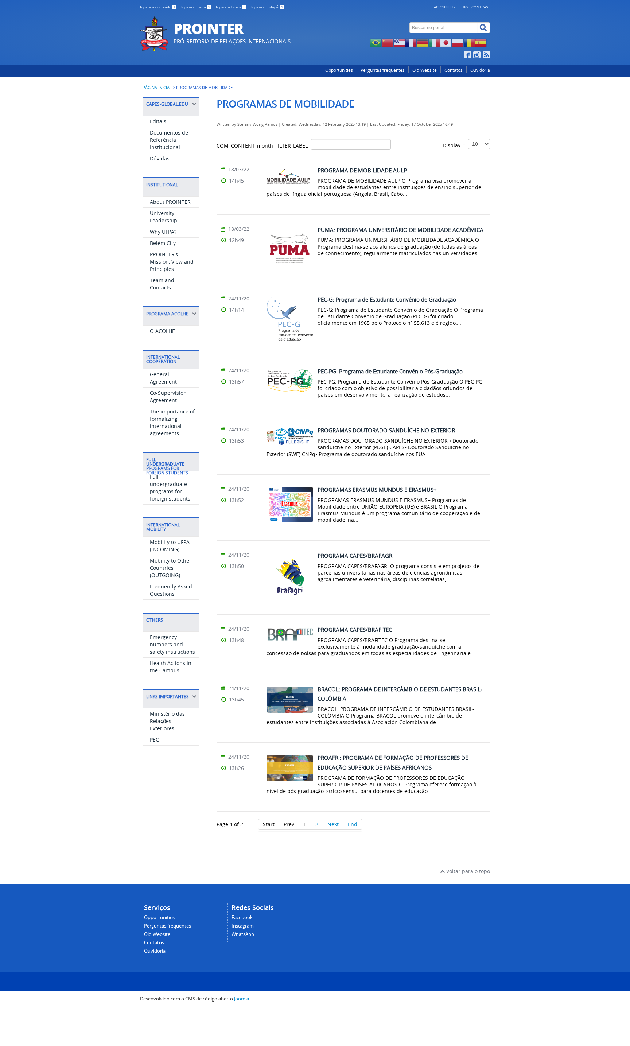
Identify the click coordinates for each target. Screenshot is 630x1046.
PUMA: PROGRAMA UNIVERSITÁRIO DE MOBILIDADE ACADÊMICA (400, 229)
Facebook (242, 917)
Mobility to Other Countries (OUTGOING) (170, 568)
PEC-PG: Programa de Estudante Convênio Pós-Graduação (390, 371)
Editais (158, 121)
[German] (422, 42)
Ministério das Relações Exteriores (167, 721)
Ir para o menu (195, 7)
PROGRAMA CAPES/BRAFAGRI (356, 555)
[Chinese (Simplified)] (387, 42)
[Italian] (434, 42)
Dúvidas (160, 158)
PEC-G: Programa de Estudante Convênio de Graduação (387, 299)
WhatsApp (243, 934)
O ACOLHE (162, 330)
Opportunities (339, 70)
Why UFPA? (163, 231)
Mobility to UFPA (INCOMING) (170, 545)
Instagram (243, 926)
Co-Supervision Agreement (168, 396)
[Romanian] (469, 42)
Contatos (453, 70)
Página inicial (157, 87)
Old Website (424, 70)
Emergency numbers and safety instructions (172, 644)
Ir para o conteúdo (158, 7)
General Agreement (163, 378)
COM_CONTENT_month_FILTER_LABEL (264, 145)
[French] (411, 42)
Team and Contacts (162, 284)
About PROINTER (170, 201)
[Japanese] (446, 42)
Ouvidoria (480, 70)
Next (333, 824)
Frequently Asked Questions (171, 590)
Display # (455, 145)
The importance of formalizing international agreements (172, 422)
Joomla (241, 999)
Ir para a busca (231, 7)
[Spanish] (481, 42)
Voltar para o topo (467, 871)
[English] (399, 42)
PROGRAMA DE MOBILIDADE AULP (362, 170)
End (352, 824)
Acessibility (445, 6)
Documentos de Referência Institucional (169, 140)
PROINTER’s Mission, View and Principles (172, 261)
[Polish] (457, 42)
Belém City (163, 243)
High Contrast (476, 6)
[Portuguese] (376, 42)
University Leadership (163, 217)
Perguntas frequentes (383, 70)
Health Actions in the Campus (170, 667)
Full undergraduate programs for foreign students (170, 487)
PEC (154, 739)
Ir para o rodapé (267, 7)
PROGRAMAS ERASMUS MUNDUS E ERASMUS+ (377, 489)
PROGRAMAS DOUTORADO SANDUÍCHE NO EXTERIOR (386, 430)
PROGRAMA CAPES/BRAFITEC (355, 629)
